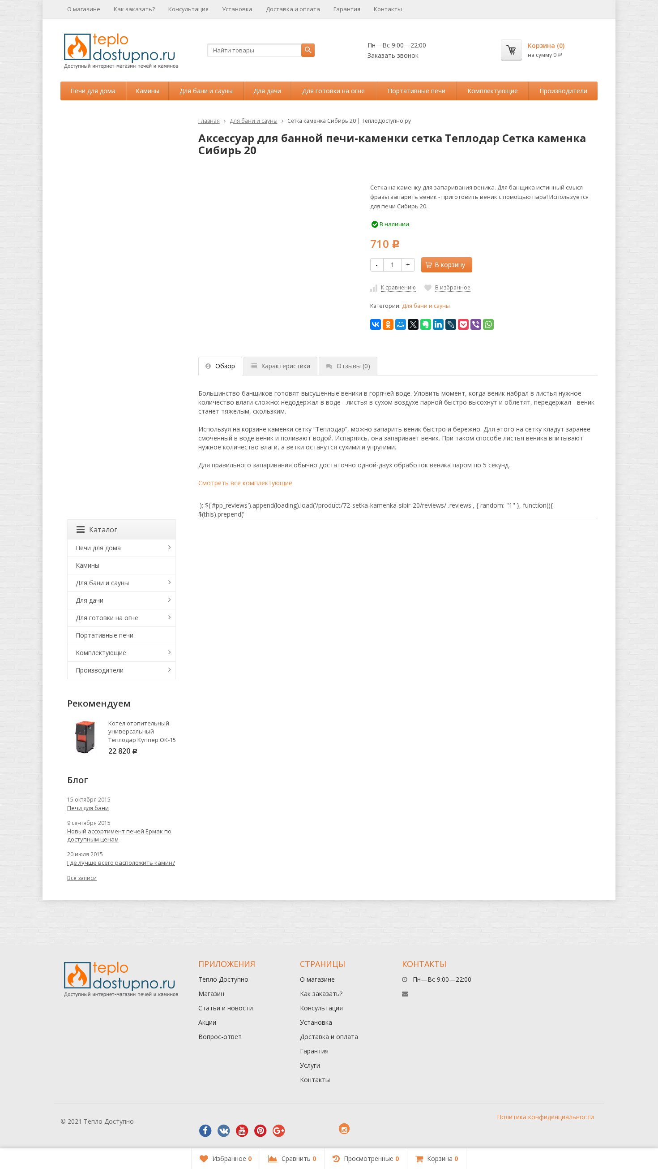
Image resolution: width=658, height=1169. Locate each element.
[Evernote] (425, 324)
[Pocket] (463, 324)
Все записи (82, 878)
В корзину (450, 264)
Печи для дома (92, 90)
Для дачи (267, 90)
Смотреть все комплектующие (245, 483)
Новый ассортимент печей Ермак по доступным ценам (119, 835)
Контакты (388, 9)
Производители (563, 90)
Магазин (211, 993)
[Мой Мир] (400, 324)
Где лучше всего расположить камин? (121, 862)
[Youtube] (242, 1131)
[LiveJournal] (450, 324)
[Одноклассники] (388, 324)
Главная (209, 121)
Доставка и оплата (293, 9)
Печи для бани (88, 808)
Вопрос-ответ (220, 1036)
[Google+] (279, 1131)
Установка (237, 9)
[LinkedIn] (438, 324)
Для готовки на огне (333, 90)
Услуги (310, 1065)
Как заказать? (134, 9)
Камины (147, 90)
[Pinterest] (260, 1131)
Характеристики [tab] (285, 366)
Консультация (188, 9)
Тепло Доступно (223, 979)
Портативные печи (416, 90)
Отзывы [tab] (353, 366)
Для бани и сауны (206, 90)
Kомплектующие (492, 90)
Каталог (103, 530)
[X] (413, 324)
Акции (207, 1022)
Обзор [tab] (225, 366)
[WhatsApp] (488, 324)
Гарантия (346, 9)
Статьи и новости (225, 1008)
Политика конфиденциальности (545, 1117)
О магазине (83, 9)
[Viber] (475, 324)
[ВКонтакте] (375, 324)
